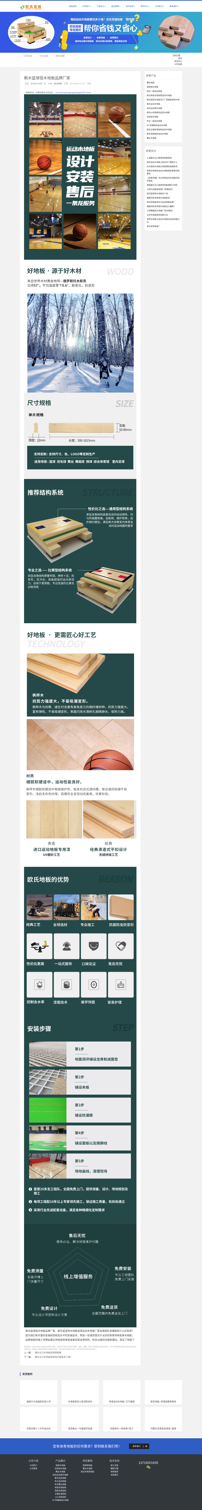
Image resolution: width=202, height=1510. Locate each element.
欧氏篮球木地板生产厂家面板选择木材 (163, 100)
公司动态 (27, 56)
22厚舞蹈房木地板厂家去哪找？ (160, 210)
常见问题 (60, 56)
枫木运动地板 (60, 1478)
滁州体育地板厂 (153, 226)
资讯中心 (144, 6)
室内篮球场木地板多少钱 (157, 193)
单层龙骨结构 (60, 1487)
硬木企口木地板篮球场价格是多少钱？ (53, 1357)
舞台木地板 (151, 138)
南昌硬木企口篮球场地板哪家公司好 (162, 185)
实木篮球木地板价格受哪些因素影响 (162, 166)
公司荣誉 (33, 1468)
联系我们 (173, 6)
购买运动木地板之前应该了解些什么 (162, 162)
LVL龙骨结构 (60, 1497)
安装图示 (114, 1475)
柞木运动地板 (60, 1481)
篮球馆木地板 (152, 87)
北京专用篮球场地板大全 (157, 215)
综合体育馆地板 (87, 1471)
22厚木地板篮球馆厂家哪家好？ (160, 189)
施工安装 (114, 1465)
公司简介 (86, 6)
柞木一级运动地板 (154, 121)
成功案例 (115, 6)
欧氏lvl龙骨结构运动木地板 (158, 112)
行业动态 (44, 56)
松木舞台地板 (60, 1484)
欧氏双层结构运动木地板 (157, 134)
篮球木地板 (60, 1465)
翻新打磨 (114, 1468)
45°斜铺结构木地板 (60, 1500)
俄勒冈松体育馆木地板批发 (158, 198)
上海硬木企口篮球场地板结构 (159, 158)
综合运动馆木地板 (154, 108)
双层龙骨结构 (60, 1490)
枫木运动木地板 (153, 104)
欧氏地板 (58, 83)
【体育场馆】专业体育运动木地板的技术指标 (163, 179)
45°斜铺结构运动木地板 (157, 125)
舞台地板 (150, 82)
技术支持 (130, 6)
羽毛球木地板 (152, 117)
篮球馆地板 (87, 1465)
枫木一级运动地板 (154, 91)
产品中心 (100, 6)
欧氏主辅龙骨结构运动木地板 (159, 129)
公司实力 (159, 6)
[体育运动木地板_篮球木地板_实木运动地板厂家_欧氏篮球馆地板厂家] (32, 10)
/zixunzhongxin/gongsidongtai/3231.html (72, 92)
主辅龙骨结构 (60, 1494)
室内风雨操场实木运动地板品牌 (160, 202)
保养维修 (114, 1471)
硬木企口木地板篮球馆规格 (48, 1352)
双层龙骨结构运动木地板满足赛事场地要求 (163, 172)
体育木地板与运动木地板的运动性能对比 (163, 220)
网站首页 (73, 6)
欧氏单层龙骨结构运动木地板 (159, 95)
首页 (180, 58)
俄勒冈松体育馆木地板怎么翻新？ (161, 206)
